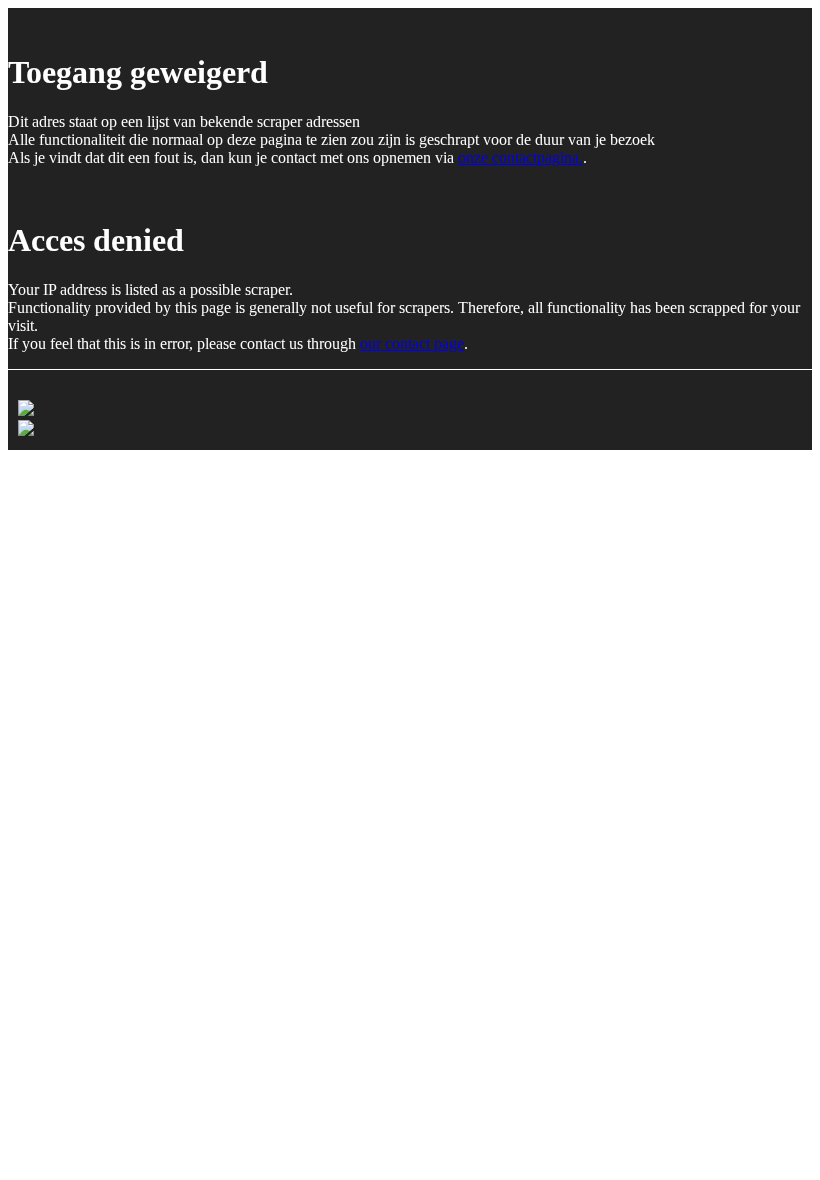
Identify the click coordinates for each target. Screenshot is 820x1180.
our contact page (412, 343)
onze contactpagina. (520, 157)
